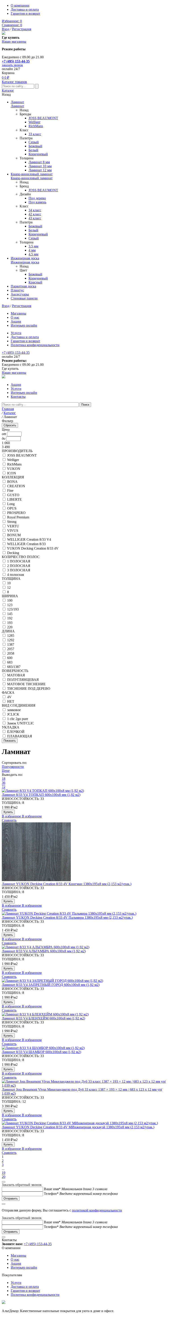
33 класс (34, 134)
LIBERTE (14, 499)
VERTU (13, 526)
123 (9, 605)
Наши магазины (14, 41)
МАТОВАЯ (16, 675)
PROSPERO (16, 513)
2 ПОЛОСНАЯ (18, 566)
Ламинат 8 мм (39, 162)
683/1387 (13, 667)
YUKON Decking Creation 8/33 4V (33, 548)
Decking (13, 553)
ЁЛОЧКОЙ (15, 732)
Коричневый (38, 154)
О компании (20, 5)
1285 (10, 635)
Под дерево (37, 198)
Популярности (13, 767)
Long (11, 504)
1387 (10, 644)
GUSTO (13, 495)
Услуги (16, 333)
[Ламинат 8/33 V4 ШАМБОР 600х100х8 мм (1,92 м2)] (85, 1048)
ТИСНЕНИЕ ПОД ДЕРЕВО (28, 688)
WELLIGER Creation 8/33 (26, 544)
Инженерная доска (25, 258)
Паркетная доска (23, 286)
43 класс (34, 218)
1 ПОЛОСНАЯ (18, 561)
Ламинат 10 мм (40, 166)
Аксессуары (20, 294)
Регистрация (21, 29)
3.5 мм (33, 246)
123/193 (13, 609)
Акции (16, 321)
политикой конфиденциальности (97, 1210)
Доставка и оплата (25, 9)
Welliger (34, 122)
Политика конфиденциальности (35, 345)
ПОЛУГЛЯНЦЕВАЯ (23, 680)
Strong (11, 522)
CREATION (16, 486)
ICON (11, 473)
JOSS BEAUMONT (43, 118)
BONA (12, 481)
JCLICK (13, 714)
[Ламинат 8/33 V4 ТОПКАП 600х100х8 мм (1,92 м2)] (85, 791)
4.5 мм (33, 254)
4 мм (32, 250)
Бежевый (35, 146)
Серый (33, 142)
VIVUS (12, 530)
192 (9, 618)
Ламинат (17, 102)
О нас (15, 317)
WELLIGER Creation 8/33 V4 (29, 539)
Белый (33, 150)
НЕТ (10, 701)
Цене (6, 771)
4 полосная (15, 575)
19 (3, 1173)
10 (9, 583)
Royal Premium (18, 517)
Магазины (18, 313)
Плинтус (17, 290)
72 (3, 787)
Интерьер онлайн (24, 325)
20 (3, 1177)
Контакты (18, 397)
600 (9, 658)
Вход (5, 29)
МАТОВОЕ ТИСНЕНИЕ (26, 684)
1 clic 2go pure (17, 719)
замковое (14, 710)
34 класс (34, 210)
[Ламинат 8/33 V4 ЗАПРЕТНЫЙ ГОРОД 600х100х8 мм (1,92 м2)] (85, 981)
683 (9, 662)
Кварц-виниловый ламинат (32, 174)
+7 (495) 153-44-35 (16, 61)
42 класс (34, 214)
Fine (10, 490)
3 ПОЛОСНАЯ (18, 570)
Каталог (8, 90)
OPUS (11, 508)
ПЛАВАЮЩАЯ (19, 736)
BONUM (14, 535)
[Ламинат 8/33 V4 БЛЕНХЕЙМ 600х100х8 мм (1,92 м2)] (85, 1014)
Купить (8, 812)
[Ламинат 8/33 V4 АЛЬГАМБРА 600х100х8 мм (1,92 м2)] (85, 947)
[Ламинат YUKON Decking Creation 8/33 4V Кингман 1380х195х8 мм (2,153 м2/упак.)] (85, 852)
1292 (10, 640)
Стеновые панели (24, 298)
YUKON (13, 469)
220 (9, 627)
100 (9, 600)
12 (9, 587)
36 (3, 783)
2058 (10, 653)
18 (3, 779)
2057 (10, 649)
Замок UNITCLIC (20, 723)
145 (9, 614)
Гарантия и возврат (25, 13)
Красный (35, 282)
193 (9, 623)
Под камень (37, 202)
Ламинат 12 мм (40, 170)
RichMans (35, 126)
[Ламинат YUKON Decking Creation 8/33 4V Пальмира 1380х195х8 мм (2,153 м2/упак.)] (85, 914)
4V (9, 697)
